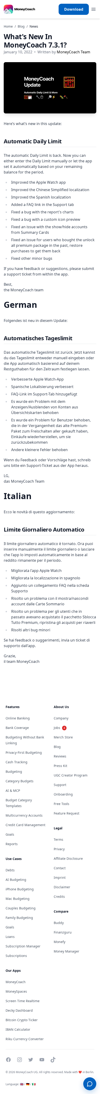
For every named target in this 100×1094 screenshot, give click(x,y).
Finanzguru (63, 932)
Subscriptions (16, 955)
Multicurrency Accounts (24, 815)
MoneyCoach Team (73, 52)
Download (73, 9)
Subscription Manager (23, 946)
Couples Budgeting (21, 908)
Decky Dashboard (19, 1010)
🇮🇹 (34, 1084)
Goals (10, 834)
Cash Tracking (16, 762)
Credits (59, 896)
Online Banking (18, 718)
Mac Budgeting (18, 898)
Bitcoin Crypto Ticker (22, 1020)
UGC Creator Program (70, 775)
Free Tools (61, 804)
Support (60, 785)
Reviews (60, 756)
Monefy (59, 942)
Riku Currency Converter (25, 1039)
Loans (10, 936)
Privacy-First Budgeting (24, 752)
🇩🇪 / (28, 1084)
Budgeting (14, 771)
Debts (10, 870)
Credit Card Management (25, 825)
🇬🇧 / (22, 1084)
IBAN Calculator (18, 1029)
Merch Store (63, 737)
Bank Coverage (17, 727)
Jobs (59, 727)
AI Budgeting (16, 879)
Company (61, 718)
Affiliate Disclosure (68, 858)
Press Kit (60, 766)
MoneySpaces (16, 991)
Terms (58, 839)
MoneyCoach (16, 982)
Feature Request (66, 813)
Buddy (59, 923)
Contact (60, 868)
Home (8, 26)
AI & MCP (13, 790)
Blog (21, 26)
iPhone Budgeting (20, 889)
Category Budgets (19, 781)
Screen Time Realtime (23, 1001)
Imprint (60, 877)
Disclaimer (62, 887)
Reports (12, 844)
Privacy (59, 849)
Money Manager (66, 951)
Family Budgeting (19, 917)
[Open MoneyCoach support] (89, 1083)
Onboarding (63, 794)
